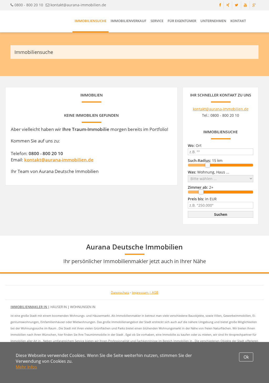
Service (157, 20)
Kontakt (238, 20)
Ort (194, 145)
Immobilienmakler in (29, 307)
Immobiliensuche (90, 20)
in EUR (202, 198)
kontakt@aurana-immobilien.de (78, 4)
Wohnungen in (82, 307)
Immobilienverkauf (128, 20)
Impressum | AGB (145, 292)
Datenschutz (120, 292)
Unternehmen (213, 20)
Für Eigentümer (182, 20)
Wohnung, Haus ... (208, 172)
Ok (246, 357)
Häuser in (59, 307)
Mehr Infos (26, 367)
